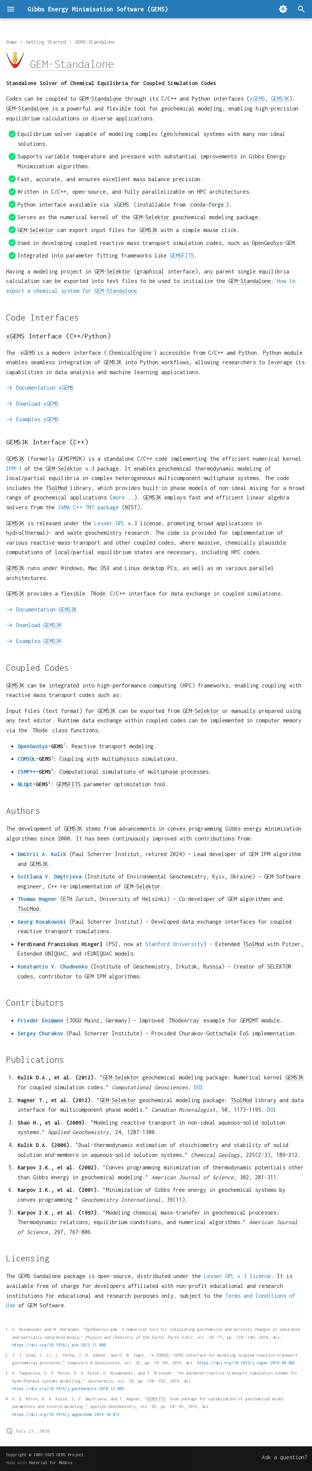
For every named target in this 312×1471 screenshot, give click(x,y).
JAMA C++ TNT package (88, 507)
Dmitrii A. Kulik (42, 854)
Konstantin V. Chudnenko (53, 966)
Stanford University (174, 944)
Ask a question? (284, 1457)
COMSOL (27, 758)
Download (36, 403)
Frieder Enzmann (40, 1020)
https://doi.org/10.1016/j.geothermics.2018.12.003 (68, 1388)
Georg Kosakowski (42, 921)
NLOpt (25, 784)
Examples (36, 419)
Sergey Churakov (40, 1033)
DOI (198, 1087)
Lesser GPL (109, 523)
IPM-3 (13, 468)
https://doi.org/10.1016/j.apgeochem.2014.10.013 (65, 1414)
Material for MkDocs (50, 1462)
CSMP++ (27, 771)
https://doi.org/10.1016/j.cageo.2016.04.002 (246, 1362)
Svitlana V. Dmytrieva (49, 876)
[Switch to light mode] (283, 9)
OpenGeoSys (33, 746)
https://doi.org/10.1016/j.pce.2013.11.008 (59, 1344)
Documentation (43, 387)
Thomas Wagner (37, 899)
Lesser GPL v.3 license (237, 1276)
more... (123, 497)
